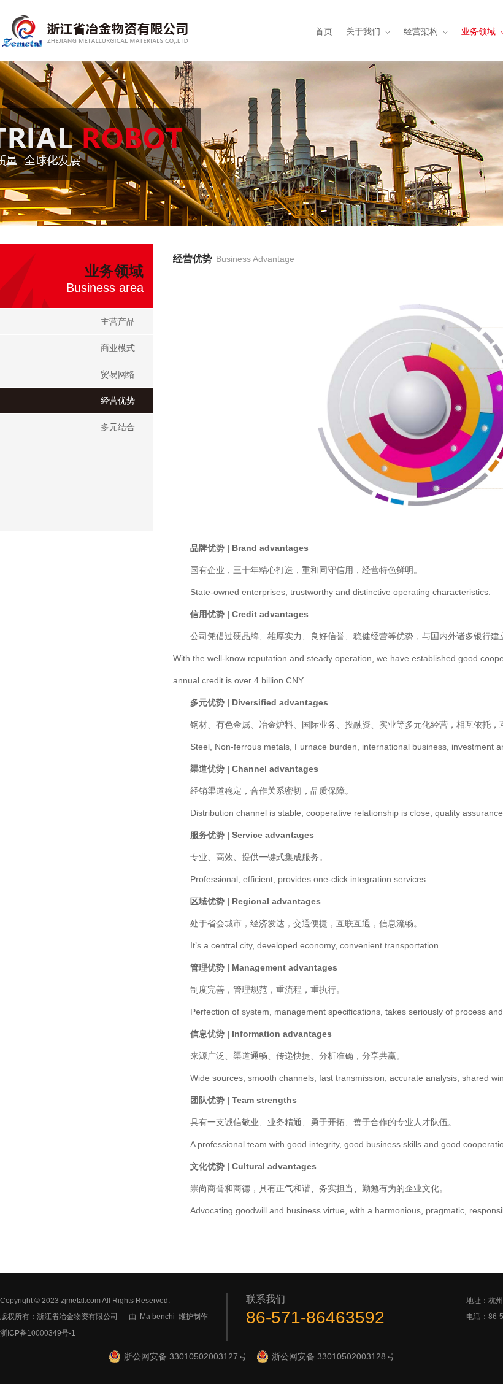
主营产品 (118, 321)
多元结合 (118, 427)
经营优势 (118, 401)
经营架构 (421, 31)
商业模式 (118, 348)
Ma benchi (157, 1316)
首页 (323, 31)
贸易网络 (118, 374)
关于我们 (363, 31)
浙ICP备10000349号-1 (37, 1333)
